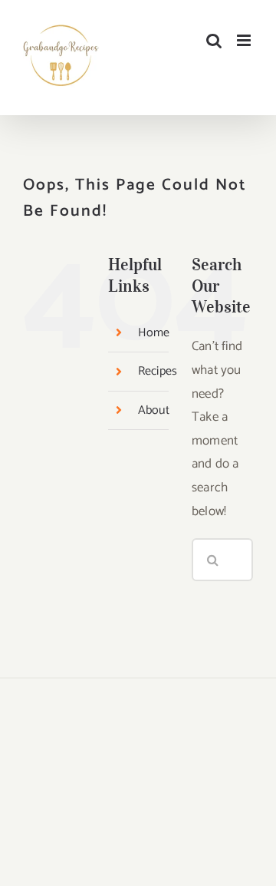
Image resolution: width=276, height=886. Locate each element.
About (153, 410)
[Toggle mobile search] (214, 40)
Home (154, 332)
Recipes (157, 371)
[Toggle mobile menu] (245, 40)
